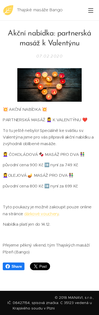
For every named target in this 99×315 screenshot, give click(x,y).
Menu (90, 10)
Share (17, 266)
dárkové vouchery (41, 213)
